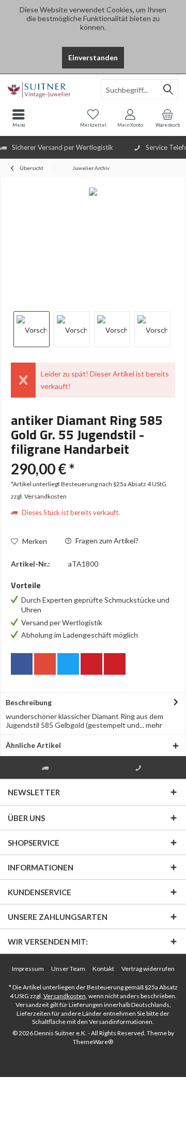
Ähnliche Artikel (33, 745)
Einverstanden (93, 57)
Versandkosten (64, 996)
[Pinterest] (91, 664)
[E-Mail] (115, 664)
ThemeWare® (93, 1042)
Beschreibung (29, 702)
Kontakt (103, 968)
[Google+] (45, 664)
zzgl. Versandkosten (39, 496)
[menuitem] (167, 118)
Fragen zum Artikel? (106, 540)
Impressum (28, 968)
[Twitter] (68, 664)
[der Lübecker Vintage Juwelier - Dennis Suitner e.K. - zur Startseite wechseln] (46, 89)
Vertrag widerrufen (148, 968)
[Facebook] (22, 664)
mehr (153, 725)
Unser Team (68, 968)
